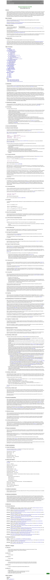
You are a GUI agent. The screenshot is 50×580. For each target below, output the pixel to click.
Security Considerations (11, 397)
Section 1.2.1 (19, 197)
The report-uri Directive (12, 52)
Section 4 (16, 470)
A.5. (7, 75)
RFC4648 (8, 516)
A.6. (7, 76)
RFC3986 (8, 514)
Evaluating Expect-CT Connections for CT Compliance (15, 58)
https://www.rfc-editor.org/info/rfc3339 (16, 513)
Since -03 (10, 74)
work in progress (25, 508)
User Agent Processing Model (12, 56)
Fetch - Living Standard (17, 538)
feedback (48, 573)
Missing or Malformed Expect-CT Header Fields (15, 239)
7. (6, 68)
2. (6, 50)
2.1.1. (8, 52)
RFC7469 (8, 542)
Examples (9, 199)
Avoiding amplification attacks (12, 64)
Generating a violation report (12, 334)
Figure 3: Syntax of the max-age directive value (13, 80)
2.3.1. (6, 239)
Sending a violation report (12, 61)
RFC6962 (8, 525)
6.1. (6, 447)
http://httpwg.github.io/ (22, 22)
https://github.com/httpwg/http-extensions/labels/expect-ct (14, 23)
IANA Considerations (10, 445)
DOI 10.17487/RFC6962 (35, 525)
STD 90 (34, 534)
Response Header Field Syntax (12, 51)
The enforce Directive (11, 178)
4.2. (7, 64)
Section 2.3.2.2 (17, 266)
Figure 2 (36, 158)
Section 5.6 (34, 344)
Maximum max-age (11, 63)
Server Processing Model (12, 54)
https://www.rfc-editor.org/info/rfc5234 (26, 519)
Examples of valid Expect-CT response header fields (15, 210)
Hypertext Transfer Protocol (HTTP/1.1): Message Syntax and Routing (30, 527)
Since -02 (8, 560)
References (9, 70)
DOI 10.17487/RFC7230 (13, 528)
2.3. (7, 56)
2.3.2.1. (6, 260)
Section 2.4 (29, 130)
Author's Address (8, 575)
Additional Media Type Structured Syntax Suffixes (25, 523)
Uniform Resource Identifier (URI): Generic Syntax (30, 514)
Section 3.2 (11, 133)
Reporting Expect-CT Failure (12, 327)
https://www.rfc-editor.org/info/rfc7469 (18, 543)
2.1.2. (6, 178)
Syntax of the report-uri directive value (14, 162)
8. (6, 69)
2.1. (7, 51)
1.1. (7, 49)
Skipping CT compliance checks (13, 59)
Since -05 (10, 73)
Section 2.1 (37, 241)
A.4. (6, 560)
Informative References (12, 71)
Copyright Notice (8, 38)
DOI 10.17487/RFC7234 (13, 530)
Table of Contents (8, 46)
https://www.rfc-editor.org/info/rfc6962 (16, 526)
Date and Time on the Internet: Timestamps (24, 512)
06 (29, 8)
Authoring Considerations (11, 69)
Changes (12, 72)
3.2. (7, 61)
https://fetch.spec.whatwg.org (26, 538)
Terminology (9, 106)
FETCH (8, 538)
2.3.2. (8, 57)
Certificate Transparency (24, 525)
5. (6, 65)
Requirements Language (12, 49)
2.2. (7, 54)
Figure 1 (8, 132)
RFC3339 (8, 512)
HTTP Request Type (10, 227)
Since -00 (10, 76)
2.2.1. (8, 55)
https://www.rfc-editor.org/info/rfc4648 (16, 517)
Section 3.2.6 (8, 141)
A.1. (7, 73)
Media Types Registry (11, 67)
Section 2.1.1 (35, 423)
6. (5, 445)
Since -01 (10, 75)
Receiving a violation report (12, 62)
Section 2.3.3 (9, 251)
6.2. (7, 67)
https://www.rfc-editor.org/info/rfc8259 (26, 535)
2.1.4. (6, 199)
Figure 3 (34, 191)
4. (5, 397)
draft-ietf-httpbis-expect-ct (24, 8)
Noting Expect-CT (10, 260)
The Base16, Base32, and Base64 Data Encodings (22, 516)
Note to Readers (8, 18)
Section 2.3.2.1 (33, 120)
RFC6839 (8, 523)
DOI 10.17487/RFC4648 (36, 516)
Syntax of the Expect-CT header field (13, 139)
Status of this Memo (9, 25)
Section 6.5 (14, 407)
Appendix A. (8, 72)
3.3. (7, 62)
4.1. (7, 63)
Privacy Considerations (10, 65)
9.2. (7, 71)
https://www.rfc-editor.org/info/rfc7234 (26, 530)
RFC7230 (8, 527)
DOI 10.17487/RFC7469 (39, 542)
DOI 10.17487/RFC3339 (37, 512)
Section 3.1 (20, 379)
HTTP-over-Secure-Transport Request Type (15, 55)
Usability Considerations (11, 68)
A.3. (7, 74)
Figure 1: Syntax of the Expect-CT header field (13, 79)
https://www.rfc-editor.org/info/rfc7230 (26, 528)
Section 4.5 (21, 365)
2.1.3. (8, 53)
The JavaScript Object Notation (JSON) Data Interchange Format (23, 534)
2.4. (7, 58)
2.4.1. (8, 59)
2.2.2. (6, 227)
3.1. (6, 334)
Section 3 (22, 157)
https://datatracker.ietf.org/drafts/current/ (19, 32)
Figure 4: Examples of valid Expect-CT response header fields (15, 81)
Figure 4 (8, 210)
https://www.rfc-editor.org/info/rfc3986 (26, 515)
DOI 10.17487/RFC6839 (39, 523)
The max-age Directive (12, 53)
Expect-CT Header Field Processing (14, 57)
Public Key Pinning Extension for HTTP (26, 542)
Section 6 (12, 361)
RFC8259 (8, 534)
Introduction (9, 48)
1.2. (6, 106)
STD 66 (39, 514)
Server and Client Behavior (11, 50)
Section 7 (34, 409)
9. (6, 70)
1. (6, 48)
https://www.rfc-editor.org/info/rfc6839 (20, 524)
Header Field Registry (11, 447)
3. (5, 327)
